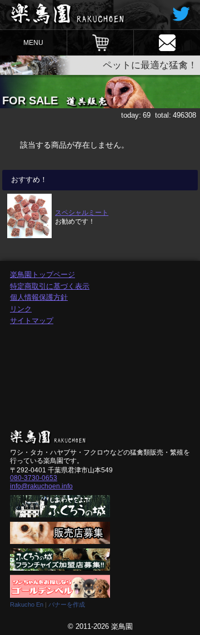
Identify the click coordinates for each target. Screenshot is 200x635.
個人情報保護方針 (39, 297)
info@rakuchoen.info (41, 486)
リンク (21, 309)
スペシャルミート (81, 212)
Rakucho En (26, 604)
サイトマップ (31, 320)
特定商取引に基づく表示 (49, 286)
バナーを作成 (66, 604)
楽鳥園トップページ (42, 274)
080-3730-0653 (33, 478)
